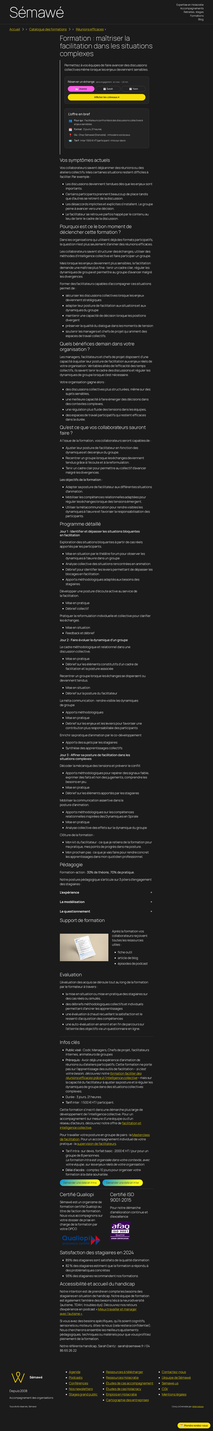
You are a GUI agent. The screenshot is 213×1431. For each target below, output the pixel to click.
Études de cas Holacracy (123, 1389)
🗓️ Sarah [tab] (108, 89)
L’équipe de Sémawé (176, 1377)
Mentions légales (174, 1394)
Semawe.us (170, 1383)
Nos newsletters (81, 1389)
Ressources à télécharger (124, 1372)
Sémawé (36, 12)
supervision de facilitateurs (96, 1143)
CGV (165, 1389)
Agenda (74, 1372)
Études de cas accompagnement (129, 1383)
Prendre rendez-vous (196, 1425)
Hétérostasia (198, 1406)
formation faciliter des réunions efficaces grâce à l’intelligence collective (104, 1075)
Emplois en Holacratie (121, 1394)
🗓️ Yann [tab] (133, 89)
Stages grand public (83, 1394)
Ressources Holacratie (122, 1377)
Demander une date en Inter (122, 1182)
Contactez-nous (174, 1372)
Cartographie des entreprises (127, 1400)
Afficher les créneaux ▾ (106, 97)
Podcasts (75, 1377)
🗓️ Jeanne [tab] (81, 89)
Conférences (78, 1383)
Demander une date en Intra (79, 1182)
